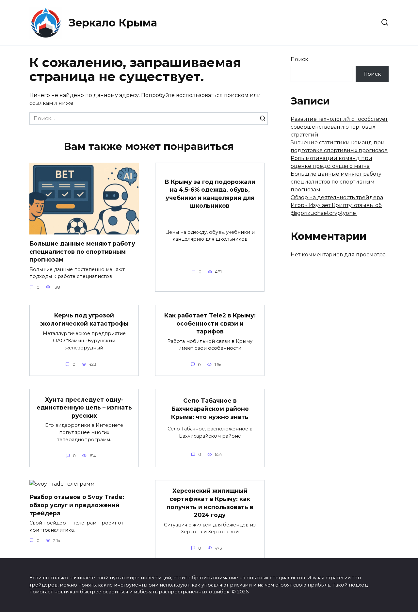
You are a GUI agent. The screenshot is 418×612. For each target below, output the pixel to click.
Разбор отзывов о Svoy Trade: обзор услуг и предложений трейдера (76, 504)
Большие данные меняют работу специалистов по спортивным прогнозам (82, 251)
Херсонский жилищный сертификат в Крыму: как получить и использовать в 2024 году (210, 502)
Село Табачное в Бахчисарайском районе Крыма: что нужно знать (210, 408)
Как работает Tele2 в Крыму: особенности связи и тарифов (210, 323)
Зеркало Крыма (113, 22)
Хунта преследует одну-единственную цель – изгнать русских (84, 407)
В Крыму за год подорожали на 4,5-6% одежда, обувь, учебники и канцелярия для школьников (210, 193)
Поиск (299, 59)
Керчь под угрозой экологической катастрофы (84, 319)
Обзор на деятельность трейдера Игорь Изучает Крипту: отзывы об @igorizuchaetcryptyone (337, 205)
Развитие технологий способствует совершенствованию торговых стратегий (339, 127)
